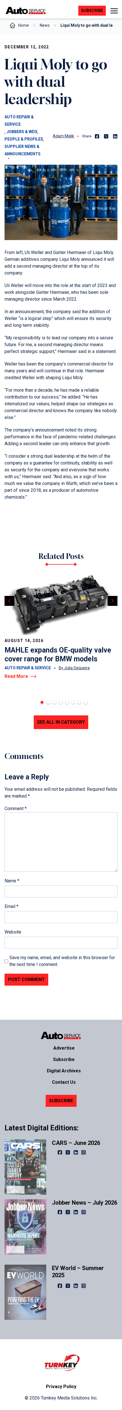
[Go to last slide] (9, 601)
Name (12, 880)
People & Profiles (24, 139)
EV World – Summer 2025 (78, 1272)
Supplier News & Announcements (23, 150)
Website (13, 932)
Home (23, 25)
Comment (16, 808)
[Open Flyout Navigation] (113, 10)
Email (11, 906)
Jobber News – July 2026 (84, 1202)
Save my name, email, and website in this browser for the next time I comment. (62, 961)
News (45, 25)
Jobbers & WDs (22, 131)
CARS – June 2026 (76, 1142)
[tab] (42, 702)
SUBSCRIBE (61, 1100)
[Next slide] (112, 601)
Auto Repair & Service (19, 121)
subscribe (92, 10)
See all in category (61, 722)
